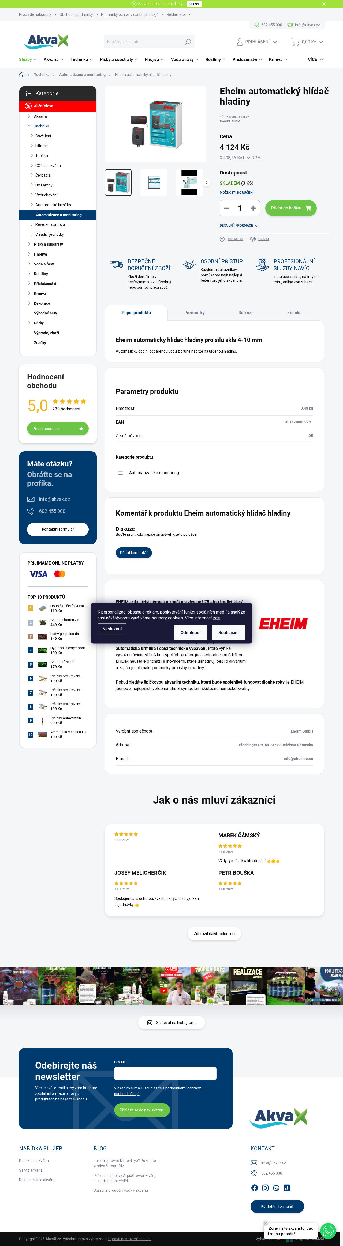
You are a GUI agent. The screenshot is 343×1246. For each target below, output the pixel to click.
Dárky (39, 323)
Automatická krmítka (53, 205)
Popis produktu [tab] (136, 312)
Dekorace (42, 303)
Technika (42, 126)
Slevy (194, 4)
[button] (328, 1231)
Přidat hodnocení (47, 428)
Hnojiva (40, 254)
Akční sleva (43, 106)
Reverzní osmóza (50, 224)
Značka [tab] (294, 312)
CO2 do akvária (48, 165)
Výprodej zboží (46, 333)
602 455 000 (52, 511)
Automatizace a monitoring (58, 215)
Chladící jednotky (49, 234)
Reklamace (176, 14)
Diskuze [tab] (246, 312)
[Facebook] (255, 1187)
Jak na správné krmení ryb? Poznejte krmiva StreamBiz (125, 1163)
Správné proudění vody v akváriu (121, 1190)
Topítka (41, 156)
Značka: (230, 121)
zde (216, 617)
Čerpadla (43, 175)
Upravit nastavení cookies (129, 1239)
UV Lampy (44, 185)
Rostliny (41, 274)
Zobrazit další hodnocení (214, 934)
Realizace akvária (34, 1161)
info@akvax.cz (54, 499)
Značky (40, 343)
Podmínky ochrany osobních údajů (130, 14)
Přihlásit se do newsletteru (142, 1110)
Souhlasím (228, 632)
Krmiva (40, 293)
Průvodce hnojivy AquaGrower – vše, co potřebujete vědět (124, 1178)
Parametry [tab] (194, 312)
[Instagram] (265, 1187)
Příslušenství (45, 283)
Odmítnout (191, 632)
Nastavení (112, 628)
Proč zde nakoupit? (35, 14)
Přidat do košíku (286, 208)
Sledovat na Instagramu (176, 1022)
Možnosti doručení (236, 193)
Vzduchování (46, 195)
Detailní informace (236, 225)
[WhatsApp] (276, 1187)
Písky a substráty (48, 244)
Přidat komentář (134, 553)
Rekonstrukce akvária (37, 1180)
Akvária (40, 116)
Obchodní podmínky (76, 14)
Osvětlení (43, 136)
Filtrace (41, 146)
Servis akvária (31, 1170)
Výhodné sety (45, 313)
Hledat (187, 42)
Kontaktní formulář (58, 529)
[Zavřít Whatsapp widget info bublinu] (266, 1223)
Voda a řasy (44, 264)
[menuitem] (28, 60)
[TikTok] (287, 1187)
